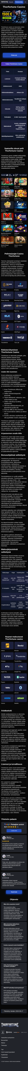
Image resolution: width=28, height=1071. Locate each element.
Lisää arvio (14, 830)
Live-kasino (10, 175)
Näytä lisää (14, 892)
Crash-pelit (16, 175)
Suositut (3, 175)
